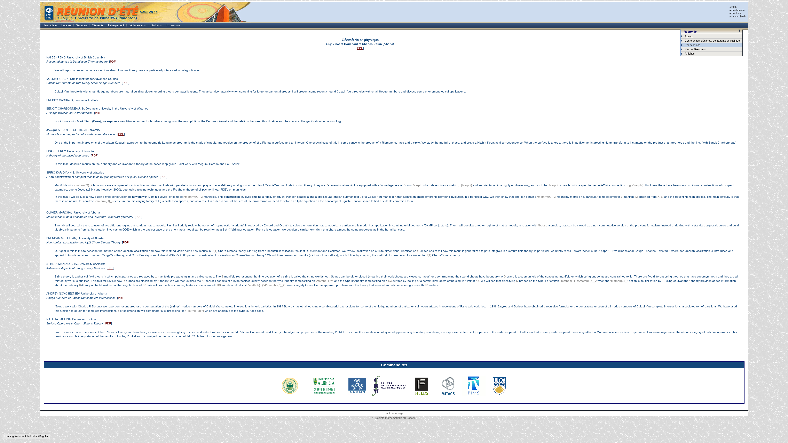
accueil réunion (737, 10)
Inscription (50, 25)
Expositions (173, 25)
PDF (360, 48)
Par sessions (692, 45)
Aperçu (689, 36)
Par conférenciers (695, 49)
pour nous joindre (738, 16)
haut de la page (394, 413)
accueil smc (735, 13)
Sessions (81, 25)
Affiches (690, 53)
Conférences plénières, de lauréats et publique (712, 40)
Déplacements (137, 25)
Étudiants (156, 25)
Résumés (97, 25)
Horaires (66, 25)
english (733, 7)
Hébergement (116, 25)
